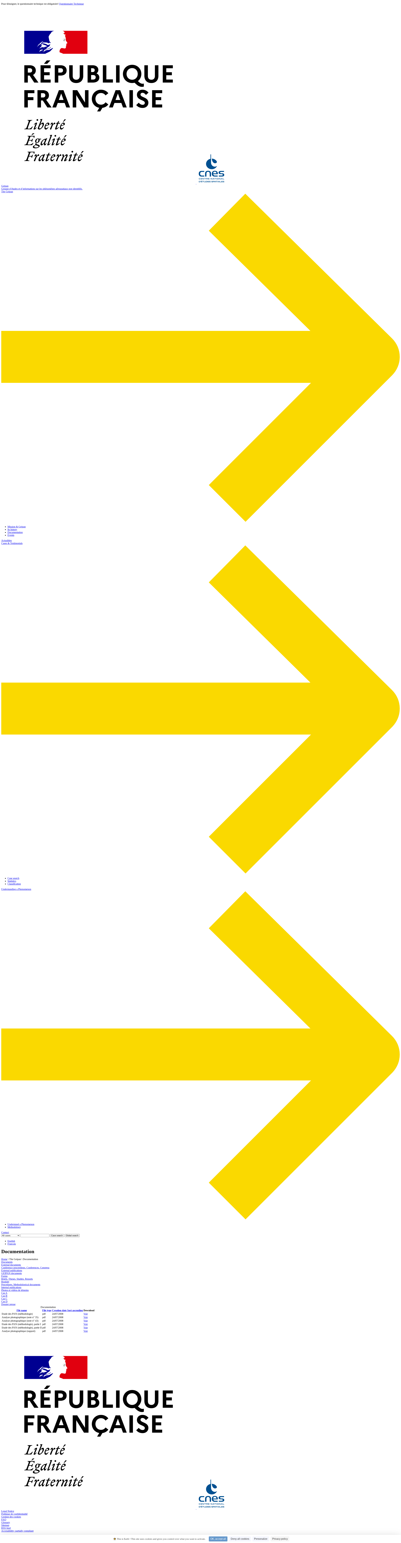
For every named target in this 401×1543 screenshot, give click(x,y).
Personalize (260, 1539)
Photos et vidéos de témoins (15, 1290)
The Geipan (7, 191)
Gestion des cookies (11, 1516)
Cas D (4, 1301)
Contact (5, 1232)
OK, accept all (218, 1539)
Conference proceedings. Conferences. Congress (25, 1267)
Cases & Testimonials (12, 543)
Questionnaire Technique (71, 4)
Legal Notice (7, 1511)
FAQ (3, 1519)
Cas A (4, 1293)
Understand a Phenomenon (21, 1224)
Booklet (5, 1281)
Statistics (12, 881)
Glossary (5, 1522)
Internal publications (11, 1287)
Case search (13, 878)
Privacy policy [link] (280, 1539)
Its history (12, 529)
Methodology (14, 1227)
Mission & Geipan (17, 526)
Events (11, 535)
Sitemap (5, 1525)
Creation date (67, 1310)
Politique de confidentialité (14, 1514)
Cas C (4, 1298)
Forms (4, 1276)
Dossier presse (8, 1304)
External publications (11, 1270)
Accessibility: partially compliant (17, 1531)
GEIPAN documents (11, 1273)
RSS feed (6, 1528)
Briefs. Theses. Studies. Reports (17, 1279)
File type (46, 1310)
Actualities (6, 540)
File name (22, 1310)
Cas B (4, 1295)
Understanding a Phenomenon (16, 889)
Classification (14, 884)
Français (12, 1244)
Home (4, 1259)
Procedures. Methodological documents (20, 1284)
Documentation (15, 532)
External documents (11, 1264)
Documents (7, 1262)
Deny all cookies (240, 1539)
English (11, 1241)
